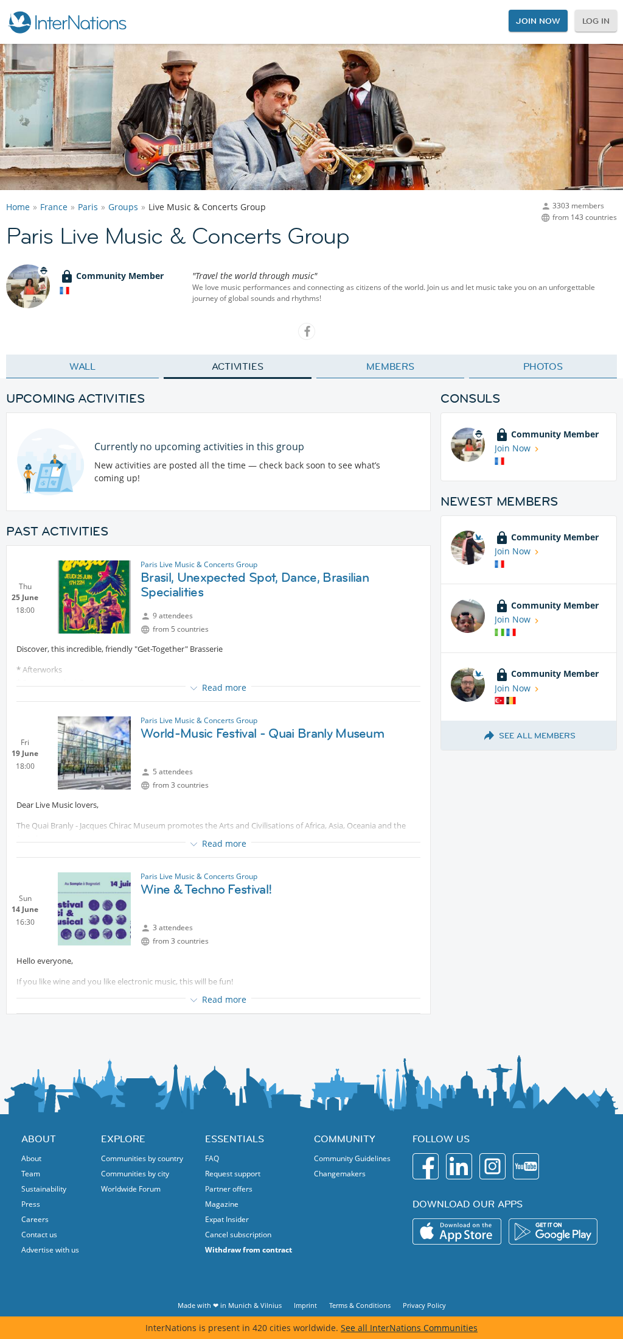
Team (30, 1173)
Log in (596, 20)
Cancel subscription (238, 1234)
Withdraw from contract (248, 1250)
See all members (537, 735)
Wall (82, 366)
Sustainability (43, 1189)
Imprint (305, 1305)
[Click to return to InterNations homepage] (67, 22)
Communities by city (135, 1173)
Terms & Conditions (360, 1305)
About (31, 1158)
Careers (35, 1219)
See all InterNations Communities (409, 1328)
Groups (123, 207)
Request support (232, 1173)
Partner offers (228, 1189)
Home (18, 207)
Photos (543, 366)
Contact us (39, 1234)
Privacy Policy (424, 1305)
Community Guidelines (352, 1158)
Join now (538, 20)
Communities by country (142, 1158)
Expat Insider (227, 1219)
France (54, 207)
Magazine (221, 1204)
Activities (237, 366)
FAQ (212, 1158)
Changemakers (340, 1173)
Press (30, 1204)
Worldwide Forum (131, 1189)
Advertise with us (50, 1250)
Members (390, 366)
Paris (88, 207)
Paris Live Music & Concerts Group (199, 564)
